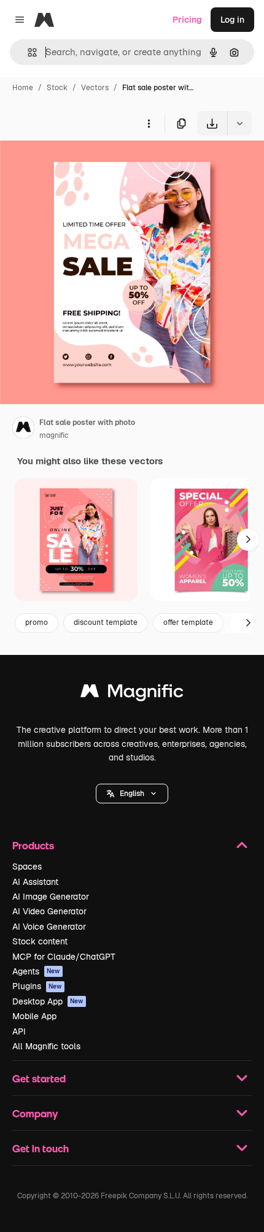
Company (35, 1113)
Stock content (40, 941)
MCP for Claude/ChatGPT (63, 956)
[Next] (248, 539)
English (132, 793)
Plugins (37, 986)
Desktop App (47, 1001)
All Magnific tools (46, 1046)
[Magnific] (132, 693)
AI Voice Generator (49, 926)
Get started (39, 1078)
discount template (106, 622)
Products (33, 845)
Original (78, 164)
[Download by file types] (239, 123)
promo (36, 622)
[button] (132, 793)
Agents (36, 971)
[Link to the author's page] (23, 429)
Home (22, 88)
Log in (232, 19)
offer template (188, 622)
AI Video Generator (49, 911)
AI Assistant (35, 881)
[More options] (148, 123)
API (19, 1031)
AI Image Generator (50, 896)
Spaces (27, 866)
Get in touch (40, 1148)
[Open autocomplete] (27, 52)
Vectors (95, 88)
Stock (57, 88)
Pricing (187, 19)
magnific (54, 435)
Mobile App (34, 1016)
